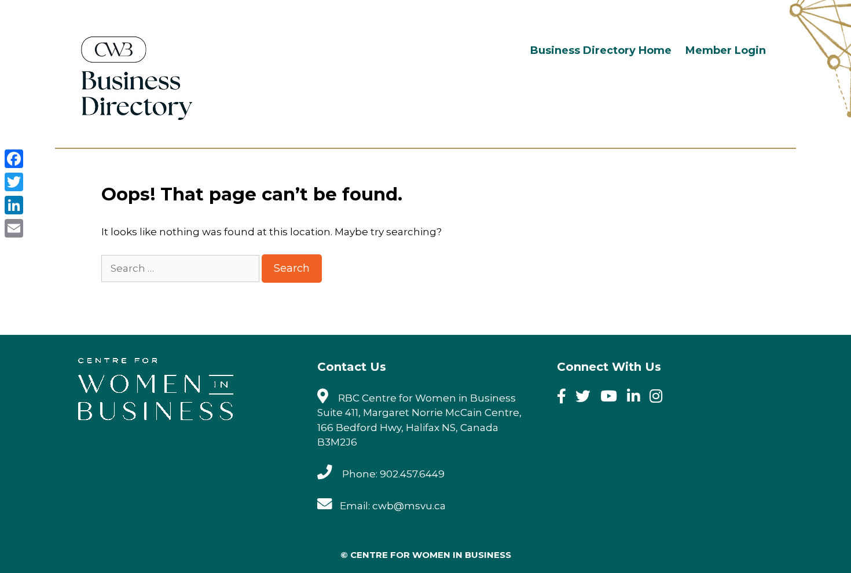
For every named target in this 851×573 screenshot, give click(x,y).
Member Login (725, 50)
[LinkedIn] (13, 205)
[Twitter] (586, 398)
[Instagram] (660, 398)
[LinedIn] (637, 398)
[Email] (13, 228)
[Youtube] (612, 398)
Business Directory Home (601, 50)
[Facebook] (565, 398)
